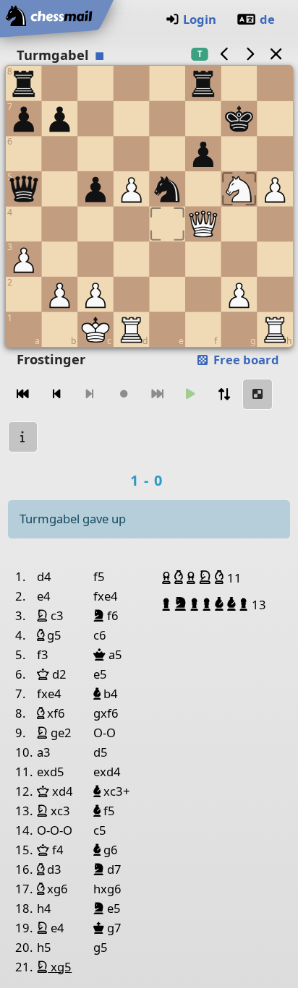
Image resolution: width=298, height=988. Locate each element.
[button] (168, 577)
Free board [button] (244, 359)
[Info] (23, 436)
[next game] (250, 54)
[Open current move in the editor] (257, 394)
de (267, 19)
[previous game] (224, 54)
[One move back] (56, 394)
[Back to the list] (275, 54)
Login (199, 19)
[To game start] (23, 394)
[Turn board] (224, 394)
